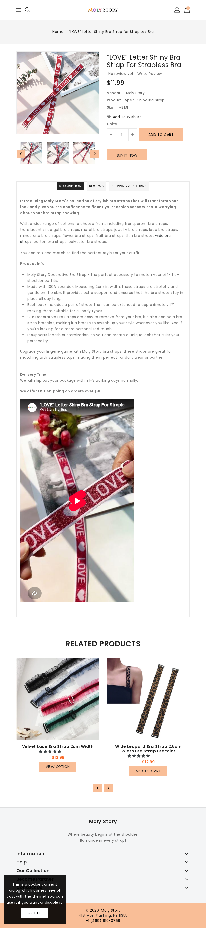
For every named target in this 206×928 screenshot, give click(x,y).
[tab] (70, 186)
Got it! (35, 912)
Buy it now (127, 155)
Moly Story (103, 821)
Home (57, 31)
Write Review (149, 73)
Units (112, 124)
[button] (50, 751)
